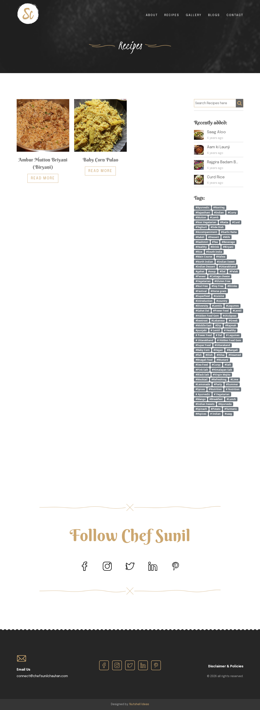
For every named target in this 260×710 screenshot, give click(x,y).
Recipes (171, 15)
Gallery (194, 15)
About (152, 15)
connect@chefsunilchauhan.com (42, 676)
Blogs (214, 15)
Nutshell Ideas (139, 704)
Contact (234, 15)
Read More (43, 178)
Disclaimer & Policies (225, 666)
